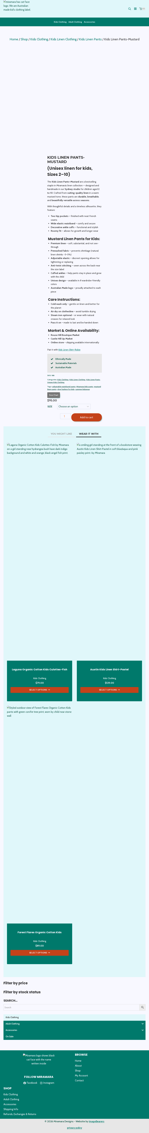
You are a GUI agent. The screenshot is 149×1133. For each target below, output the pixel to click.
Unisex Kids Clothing (55, 382)
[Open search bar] (129, 9)
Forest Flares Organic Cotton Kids (40, 932)
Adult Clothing (75, 22)
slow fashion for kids (65, 389)
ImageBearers (96, 1121)
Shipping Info (10, 1109)
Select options (38, 690)
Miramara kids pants (84, 387)
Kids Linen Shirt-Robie (69, 349)
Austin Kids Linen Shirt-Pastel (109, 669)
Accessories (89, 22)
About (78, 1065)
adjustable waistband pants (64, 387)
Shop (78, 1070)
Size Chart (53, 395)
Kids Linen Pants (93, 380)
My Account (81, 1075)
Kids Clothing (60, 22)
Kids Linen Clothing (77, 380)
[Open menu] (135, 9)
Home (78, 1060)
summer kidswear (82, 389)
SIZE (49, 406)
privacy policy (74, 1127)
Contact (79, 1080)
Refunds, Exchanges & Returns (19, 1114)
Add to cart (86, 417)
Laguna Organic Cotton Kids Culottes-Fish (39, 669)
